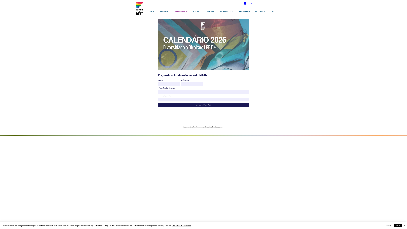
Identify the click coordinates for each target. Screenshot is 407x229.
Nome (161, 80)
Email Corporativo (165, 96)
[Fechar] (404, 225)
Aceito (398, 226)
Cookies (388, 226)
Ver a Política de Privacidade (181, 226)
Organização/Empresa (167, 88)
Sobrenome (185, 80)
